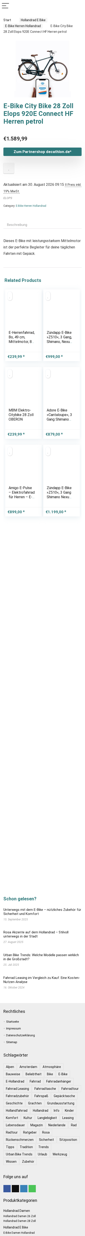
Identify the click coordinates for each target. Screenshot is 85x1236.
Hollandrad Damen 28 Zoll (19, 1221)
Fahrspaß (41, 1096)
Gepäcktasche (64, 1096)
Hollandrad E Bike (33, 20)
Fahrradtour (70, 1088)
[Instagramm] (23, 1188)
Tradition (26, 1147)
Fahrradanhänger (58, 1081)
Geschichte (14, 1103)
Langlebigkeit (47, 1118)
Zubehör (28, 1161)
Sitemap (11, 1042)
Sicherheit (46, 1140)
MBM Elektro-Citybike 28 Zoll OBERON (21, 414)
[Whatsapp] (32, 1188)
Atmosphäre (52, 1067)
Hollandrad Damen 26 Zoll (19, 1216)
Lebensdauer (15, 1125)
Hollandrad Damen (16, 1211)
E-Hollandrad (15, 1081)
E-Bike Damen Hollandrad (19, 1232)
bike (50, 1074)
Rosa (46, 1132)
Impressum (13, 1028)
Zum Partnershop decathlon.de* (42, 151)
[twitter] (15, 1188)
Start (7, 20)
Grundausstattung (60, 1103)
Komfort (12, 1118)
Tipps (10, 1147)
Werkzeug (60, 1154)
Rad (74, 1125)
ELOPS (7, 198)
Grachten (35, 1103)
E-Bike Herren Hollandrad (23, 26)
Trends (43, 1147)
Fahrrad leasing (17, 1088)
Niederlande (57, 1125)
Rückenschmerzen (20, 1140)
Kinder (69, 1110)
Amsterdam (28, 1067)
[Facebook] (7, 1188)
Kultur (28, 1118)
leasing (68, 1118)
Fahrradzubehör (17, 1096)
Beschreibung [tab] (17, 225)
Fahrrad (35, 1081)
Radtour (12, 1132)
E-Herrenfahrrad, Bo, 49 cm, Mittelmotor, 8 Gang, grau (22, 339)
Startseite (12, 1021)
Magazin (36, 1125)
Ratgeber (30, 1132)
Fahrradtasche (45, 1088)
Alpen (10, 1067)
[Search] (78, 6)
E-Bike (63, 1074)
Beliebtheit (33, 1074)
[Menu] (5, 6)
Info (56, 1110)
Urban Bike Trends (19, 1154)
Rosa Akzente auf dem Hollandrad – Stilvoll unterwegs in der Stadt (35, 934)
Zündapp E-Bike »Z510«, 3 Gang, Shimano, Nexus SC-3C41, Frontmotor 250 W (59, 344)
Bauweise (13, 1074)
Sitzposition (68, 1140)
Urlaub (42, 1154)
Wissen (11, 1161)
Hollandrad (40, 1110)
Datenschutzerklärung (20, 1035)
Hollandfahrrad (16, 1110)
